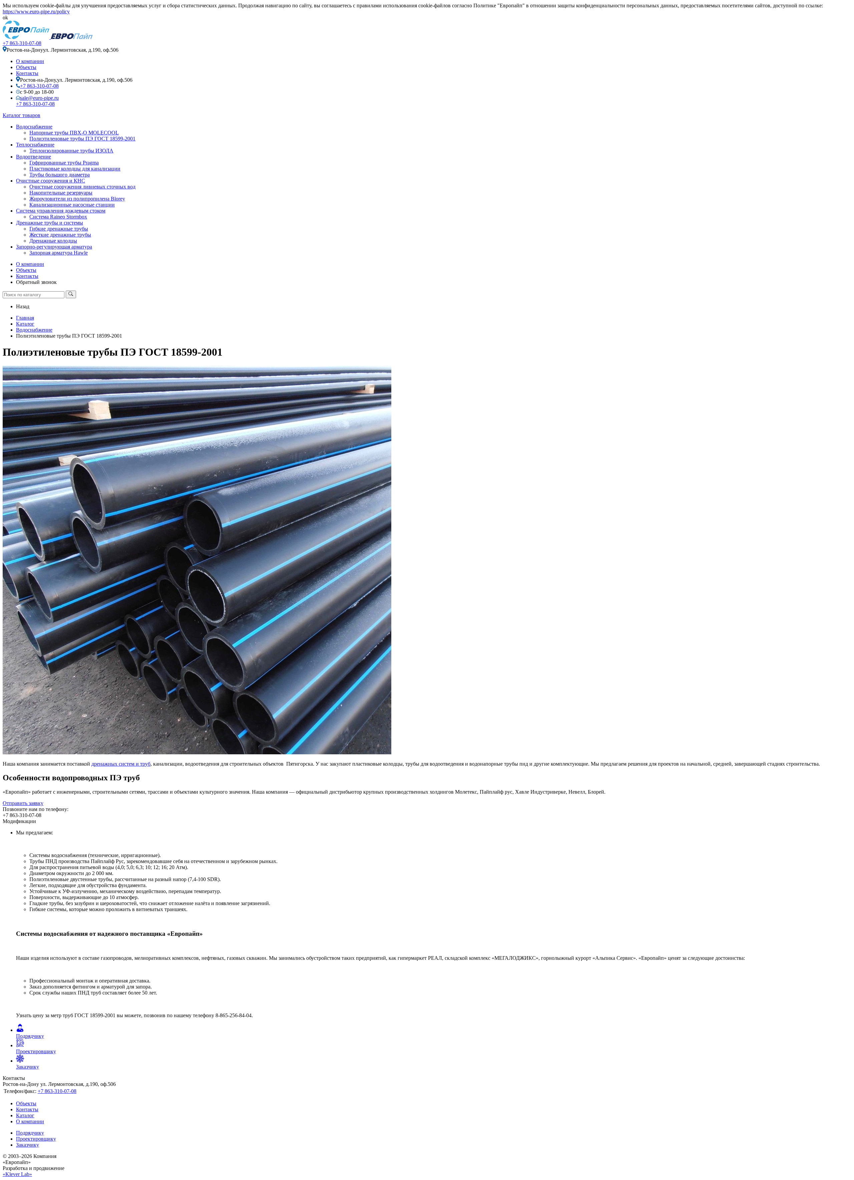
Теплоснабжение (35, 144)
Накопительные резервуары (60, 192)
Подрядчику (30, 1133)
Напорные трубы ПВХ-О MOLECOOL (74, 132)
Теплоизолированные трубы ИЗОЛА (71, 150)
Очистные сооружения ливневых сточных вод (82, 186)
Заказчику (27, 1145)
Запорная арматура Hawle (58, 253)
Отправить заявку (23, 803)
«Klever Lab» (17, 1174)
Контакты (27, 73)
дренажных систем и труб (120, 764)
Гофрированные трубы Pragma (64, 162)
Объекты (26, 67)
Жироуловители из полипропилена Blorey (77, 199)
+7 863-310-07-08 (22, 43)
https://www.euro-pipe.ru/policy (36, 11)
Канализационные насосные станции (72, 205)
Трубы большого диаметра (59, 174)
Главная (25, 318)
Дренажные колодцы (53, 241)
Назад (22, 306)
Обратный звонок (36, 282)
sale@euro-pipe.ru (39, 98)
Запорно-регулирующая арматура (54, 247)
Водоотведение (33, 156)
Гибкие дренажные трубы (58, 229)
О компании (30, 61)
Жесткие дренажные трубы (60, 235)
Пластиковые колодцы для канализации (74, 168)
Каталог (25, 324)
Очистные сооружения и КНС (50, 180)
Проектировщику (36, 1139)
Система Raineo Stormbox (58, 217)
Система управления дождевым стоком (60, 211)
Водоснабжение (34, 126)
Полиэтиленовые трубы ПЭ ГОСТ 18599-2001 (82, 138)
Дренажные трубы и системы (49, 223)
